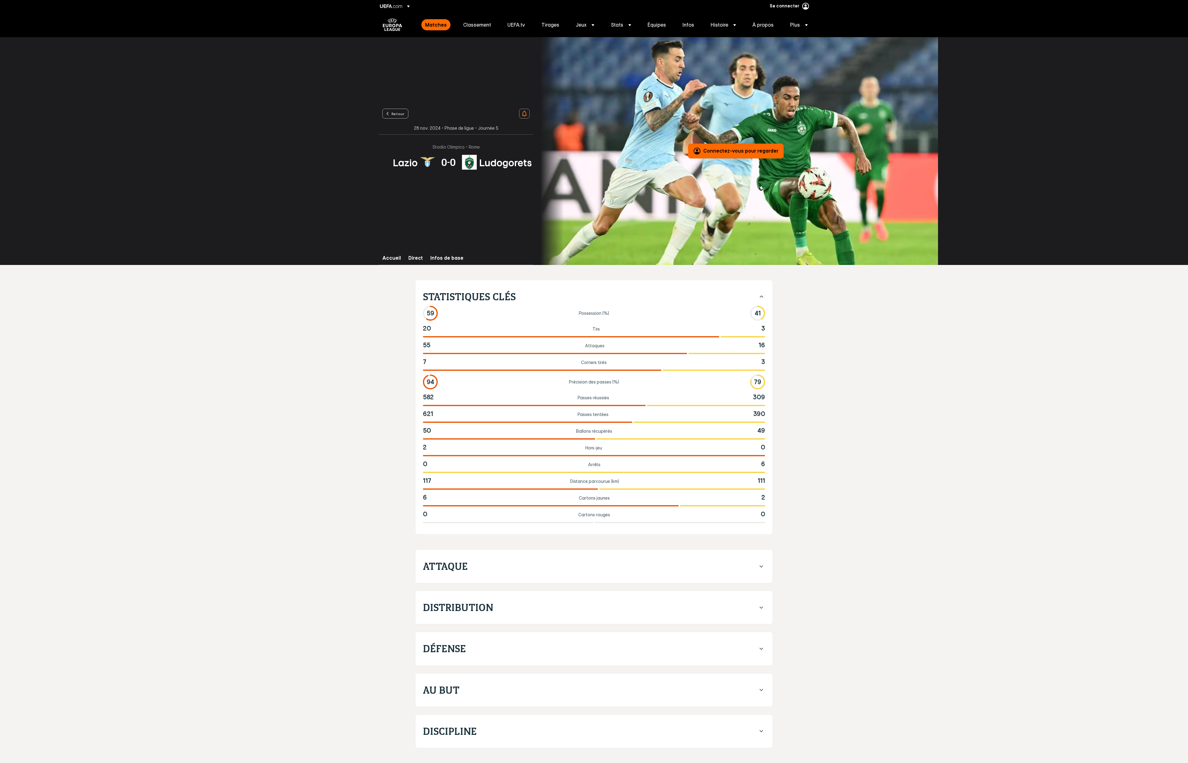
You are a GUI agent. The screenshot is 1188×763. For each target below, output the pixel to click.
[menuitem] (436, 25)
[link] (436, 25)
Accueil (391, 258)
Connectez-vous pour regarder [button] (740, 151)
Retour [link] (397, 113)
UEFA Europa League (392, 25)
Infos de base (446, 258)
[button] (585, 25)
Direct (415, 258)
